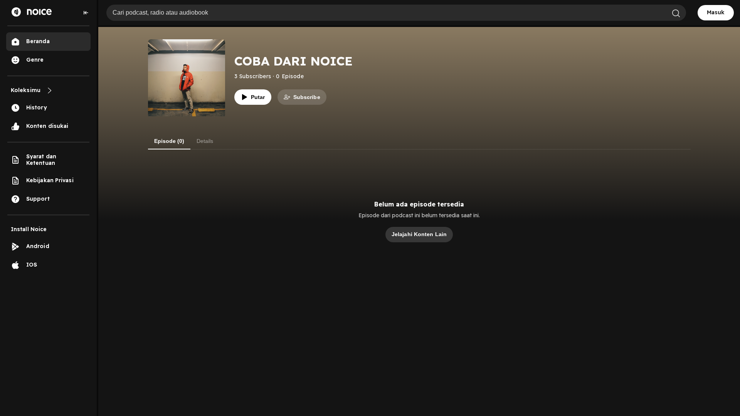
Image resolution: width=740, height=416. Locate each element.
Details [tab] (205, 141)
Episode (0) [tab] (169, 141)
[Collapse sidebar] (86, 13)
